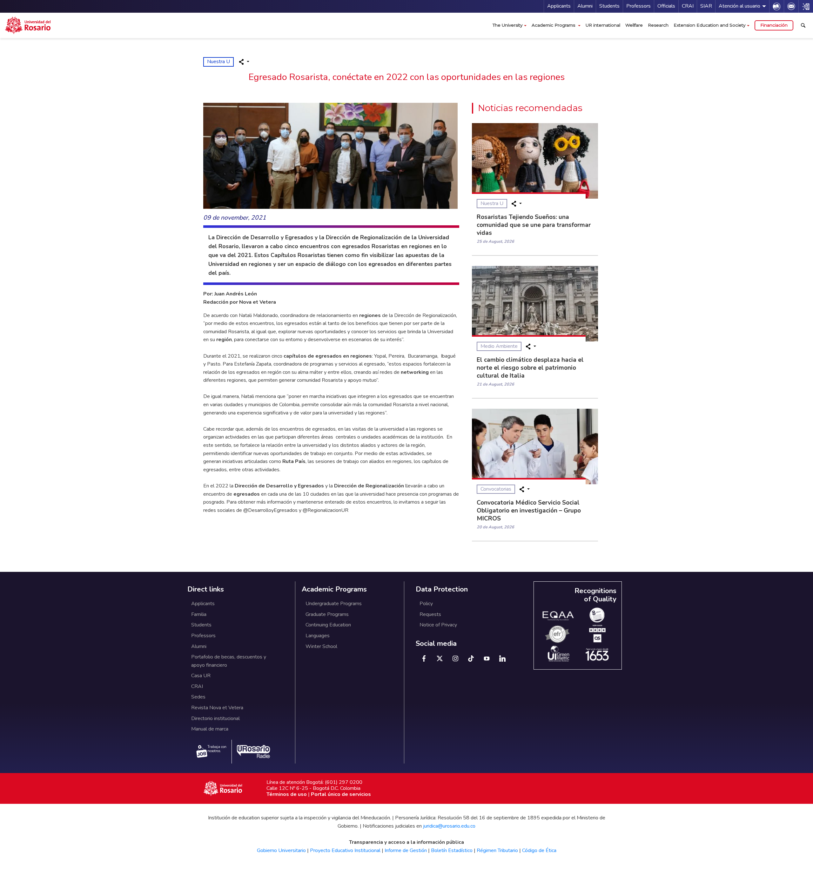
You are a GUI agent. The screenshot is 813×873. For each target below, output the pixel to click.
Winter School (321, 646)
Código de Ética (539, 850)
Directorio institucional (215, 718)
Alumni (585, 6)
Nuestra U (218, 61)
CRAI (688, 6)
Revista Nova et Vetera (217, 707)
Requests (430, 614)
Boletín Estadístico (452, 850)
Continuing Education (328, 624)
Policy (426, 603)
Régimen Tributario (497, 850)
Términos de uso (286, 794)
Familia (198, 614)
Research (658, 25)
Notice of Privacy (438, 624)
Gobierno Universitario (281, 850)
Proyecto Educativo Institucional (345, 850)
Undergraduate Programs (334, 603)
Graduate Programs (327, 614)
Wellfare (634, 25)
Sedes (198, 696)
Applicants (559, 6)
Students (609, 6)
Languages (318, 635)
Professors (638, 6)
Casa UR (201, 675)
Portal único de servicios (341, 794)
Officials (666, 6)
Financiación (774, 25)
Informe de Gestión (406, 850)
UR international (603, 25)
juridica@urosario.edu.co (449, 826)
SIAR (706, 6)
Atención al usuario (739, 6)
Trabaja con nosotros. (216, 748)
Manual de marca (209, 728)
